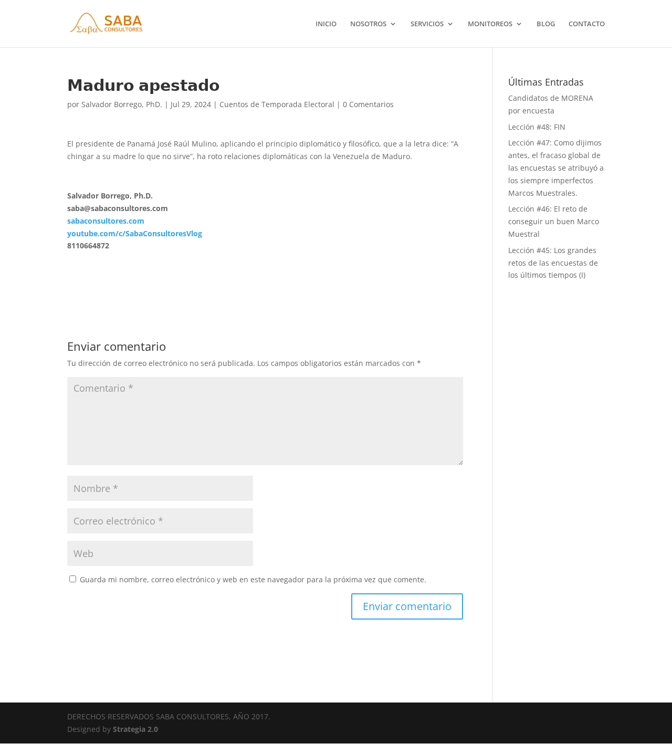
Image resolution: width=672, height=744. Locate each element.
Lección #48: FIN (536, 127)
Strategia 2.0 (135, 729)
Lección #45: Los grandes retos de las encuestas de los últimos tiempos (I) (553, 262)
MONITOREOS (490, 24)
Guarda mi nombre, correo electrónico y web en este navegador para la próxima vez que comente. (253, 579)
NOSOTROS (368, 24)
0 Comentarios (368, 104)
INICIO (326, 24)
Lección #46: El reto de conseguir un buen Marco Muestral (553, 221)
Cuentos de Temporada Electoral (276, 104)
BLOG (546, 24)
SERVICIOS (427, 24)
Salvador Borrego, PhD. (121, 104)
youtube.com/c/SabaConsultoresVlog (134, 233)
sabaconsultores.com (105, 221)
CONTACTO (587, 24)
